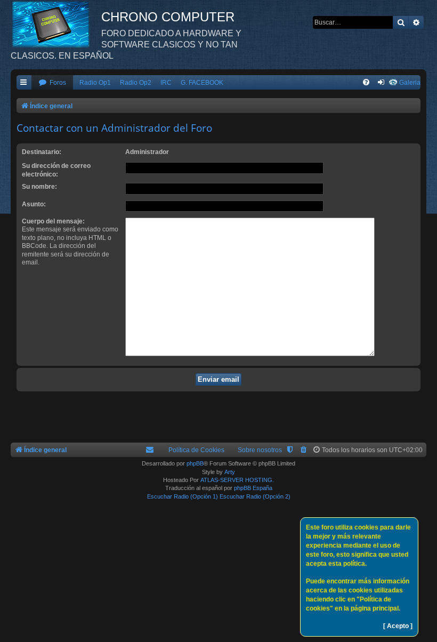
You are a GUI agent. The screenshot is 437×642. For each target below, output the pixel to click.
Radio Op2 (135, 82)
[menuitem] (52, 83)
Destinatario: (41, 152)
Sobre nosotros (260, 450)
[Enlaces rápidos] (24, 83)
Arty (229, 472)
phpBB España (253, 488)
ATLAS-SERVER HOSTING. (237, 480)
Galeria (409, 82)
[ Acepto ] (397, 626)
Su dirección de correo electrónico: (56, 170)
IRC (166, 82)
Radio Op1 (95, 82)
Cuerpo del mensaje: (53, 221)
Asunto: (34, 204)
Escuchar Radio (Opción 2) (255, 496)
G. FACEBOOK (202, 82)
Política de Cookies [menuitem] (196, 450)
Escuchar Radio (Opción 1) (182, 496)
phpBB (195, 463)
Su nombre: (39, 186)
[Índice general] (56, 24)
